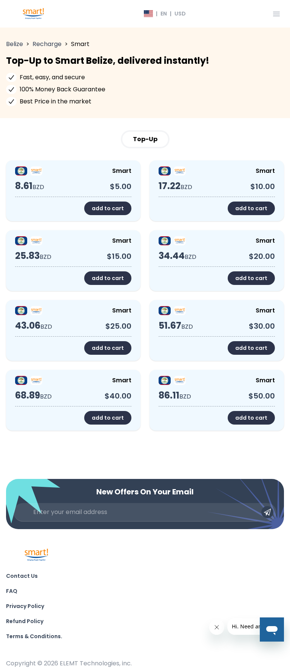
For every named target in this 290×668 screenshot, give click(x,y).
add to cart (108, 208)
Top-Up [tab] (145, 139)
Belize (14, 44)
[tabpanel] (145, 295)
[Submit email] (267, 512)
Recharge (47, 44)
